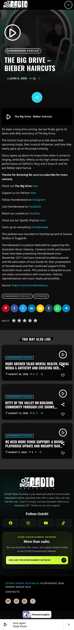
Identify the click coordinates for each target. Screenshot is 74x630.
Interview (41, 296)
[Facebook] (33, 601)
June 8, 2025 (17, 78)
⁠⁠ (33, 193)
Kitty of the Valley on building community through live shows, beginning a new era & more (30, 407)
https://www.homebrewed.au (30, 285)
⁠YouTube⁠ (34, 213)
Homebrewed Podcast (23, 51)
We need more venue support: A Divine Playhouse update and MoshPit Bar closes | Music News (34, 446)
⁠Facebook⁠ (35, 206)
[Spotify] (16, 601)
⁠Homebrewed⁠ (39, 227)
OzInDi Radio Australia (22, 583)
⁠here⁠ (42, 220)
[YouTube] (8, 601)
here (35, 186)
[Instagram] (24, 601)
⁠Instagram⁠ (38, 199)
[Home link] (15, 5)
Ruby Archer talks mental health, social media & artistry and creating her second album (37, 368)
